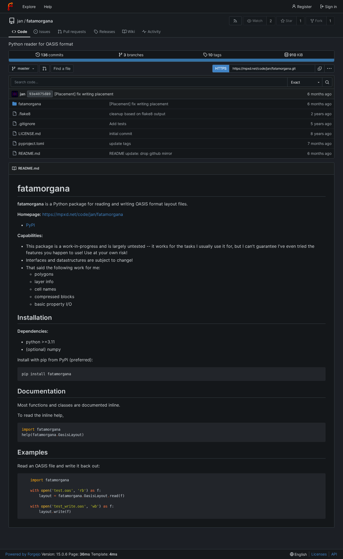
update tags (120, 143)
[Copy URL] (320, 69)
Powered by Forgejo (22, 554)
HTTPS (220, 68)
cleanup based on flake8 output (137, 113)
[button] (44, 69)
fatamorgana (40, 21)
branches (133, 54)
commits (52, 54)
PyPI (30, 225)
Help (48, 6)
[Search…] (327, 82)
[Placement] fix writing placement (83, 94)
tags (214, 54)
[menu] (329, 69)
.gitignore (26, 123)
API (334, 554)
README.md (29, 153)
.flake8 (24, 113)
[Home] (10, 6)
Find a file (62, 68)
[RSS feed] (235, 20)
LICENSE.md (29, 133)
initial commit (120, 133)
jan (20, 21)
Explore (29, 6)
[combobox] (304, 82)
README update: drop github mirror (140, 153)
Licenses (319, 554)
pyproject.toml (31, 143)
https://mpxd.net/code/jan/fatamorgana (82, 214)
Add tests (117, 123)
